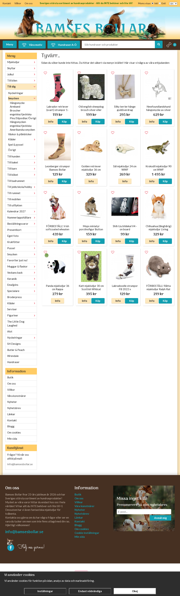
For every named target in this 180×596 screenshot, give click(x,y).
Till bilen (12, 80)
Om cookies (14, 432)
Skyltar (11, 68)
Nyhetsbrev (14, 408)
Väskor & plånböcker (20, 134)
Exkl (164, 3)
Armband (15, 106)
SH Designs (14, 343)
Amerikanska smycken (22, 129)
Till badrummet (16, 180)
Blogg (10, 426)
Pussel (11, 248)
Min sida (12, 438)
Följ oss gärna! (31, 547)
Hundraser (13, 362)
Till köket (12, 174)
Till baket (12, 162)
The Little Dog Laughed (15, 323)
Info (50, 121)
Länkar (11, 414)
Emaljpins (12, 284)
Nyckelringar (15, 93)
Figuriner (12, 315)
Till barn (12, 168)
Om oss (29, 3)
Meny (9, 44)
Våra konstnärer (16, 395)
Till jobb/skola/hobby (19, 186)
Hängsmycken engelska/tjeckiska (20, 123)
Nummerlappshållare (19, 217)
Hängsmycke (17, 102)
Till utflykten (14, 205)
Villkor (17, 3)
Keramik (12, 278)
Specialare (13, 290)
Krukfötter (13, 242)
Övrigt (12, 149)
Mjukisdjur (13, 62)
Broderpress (14, 297)
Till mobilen (14, 199)
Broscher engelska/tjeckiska (20, 112)
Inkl (156, 3)
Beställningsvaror (17, 223)
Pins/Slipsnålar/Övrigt (23, 118)
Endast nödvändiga (90, 591)
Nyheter (12, 401)
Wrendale (13, 355)
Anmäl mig (160, 517)
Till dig (11, 86)
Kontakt (7, 3)
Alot (9, 331)
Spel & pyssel (15, 144)
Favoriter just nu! (17, 260)
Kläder (12, 139)
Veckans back (14, 272)
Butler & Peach (16, 349)
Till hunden (13, 156)
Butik (10, 377)
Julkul (10, 74)
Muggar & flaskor (17, 266)
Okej (135, 591)
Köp (64, 121)
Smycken (13, 98)
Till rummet (13, 193)
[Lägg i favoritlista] (45, 73)
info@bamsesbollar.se (20, 464)
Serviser (12, 309)
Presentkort (14, 229)
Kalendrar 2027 (16, 211)
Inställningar (45, 591)
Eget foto (13, 235)
